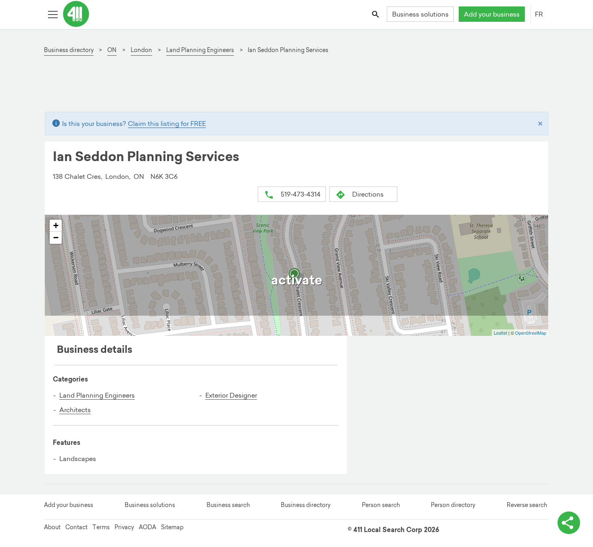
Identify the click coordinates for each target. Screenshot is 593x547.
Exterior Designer (231, 395)
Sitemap (172, 527)
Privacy (124, 527)
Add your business (492, 14)
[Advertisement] (292, 87)
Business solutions (420, 14)
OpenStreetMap (530, 332)
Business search (228, 505)
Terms (101, 527)
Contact (76, 527)
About (52, 527)
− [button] (55, 238)
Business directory (305, 505)
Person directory (453, 505)
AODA (147, 527)
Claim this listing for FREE (167, 123)
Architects (75, 410)
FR (539, 14)
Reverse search (527, 505)
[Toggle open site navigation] (53, 14)
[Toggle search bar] (376, 14)
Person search (381, 505)
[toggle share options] (569, 522)
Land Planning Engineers (97, 395)
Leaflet (500, 332)
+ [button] (55, 225)
